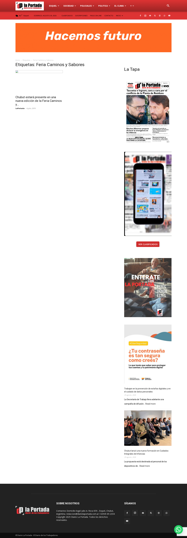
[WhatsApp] (164, 16)
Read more (150, 404)
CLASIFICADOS (67, 15)
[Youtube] (169, 16)
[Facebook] (140, 16)
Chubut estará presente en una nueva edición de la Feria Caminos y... (38, 100)
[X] (155, 16)
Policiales (86, 5)
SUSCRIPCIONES (81, 15)
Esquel (53, 5)
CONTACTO (108, 15)
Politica (103, 5)
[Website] (159, 16)
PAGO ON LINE (96, 15)
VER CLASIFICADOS (147, 244)
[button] (168, 6)
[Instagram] (145, 16)
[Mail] (150, 16)
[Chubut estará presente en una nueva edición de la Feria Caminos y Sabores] (39, 82)
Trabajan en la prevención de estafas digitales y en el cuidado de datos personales (147, 390)
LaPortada (20, 108)
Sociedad (68, 5)
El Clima (119, 5)
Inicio (17, 60)
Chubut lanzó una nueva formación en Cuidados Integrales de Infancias (146, 452)
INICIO (118, 15)
